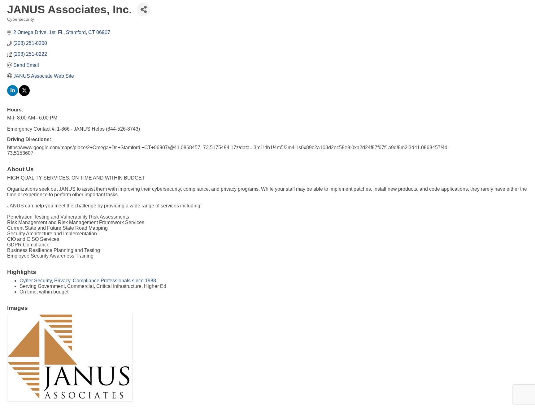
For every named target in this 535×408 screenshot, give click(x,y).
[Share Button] (143, 9)
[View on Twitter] (24, 94)
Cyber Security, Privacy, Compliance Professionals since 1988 (88, 280)
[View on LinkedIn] (12, 94)
